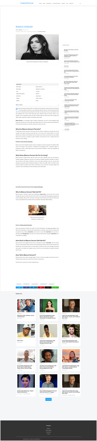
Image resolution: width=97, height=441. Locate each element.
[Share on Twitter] (19, 287)
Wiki (67, 3)
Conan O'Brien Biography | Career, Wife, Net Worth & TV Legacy (48, 391)
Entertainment (56, 3)
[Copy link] (55, 287)
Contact (71, 3)
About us (48, 428)
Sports (63, 3)
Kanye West (19, 284)
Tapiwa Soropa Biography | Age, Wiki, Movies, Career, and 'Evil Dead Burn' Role (71, 317)
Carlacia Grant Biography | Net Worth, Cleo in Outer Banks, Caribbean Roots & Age (47, 342)
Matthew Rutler (23, 225)
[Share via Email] (48, 287)
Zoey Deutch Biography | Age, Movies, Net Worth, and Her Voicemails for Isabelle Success (48, 317)
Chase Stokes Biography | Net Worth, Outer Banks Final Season (70, 341)
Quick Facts (18, 84)
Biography (49, 3)
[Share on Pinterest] (40, 287)
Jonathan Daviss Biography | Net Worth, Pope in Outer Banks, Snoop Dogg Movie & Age (48, 367)
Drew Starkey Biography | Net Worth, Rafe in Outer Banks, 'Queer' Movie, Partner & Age (24, 367)
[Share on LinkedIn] (33, 287)
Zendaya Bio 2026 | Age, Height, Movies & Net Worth (25, 391)
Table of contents (19, 104)
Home (40, 3)
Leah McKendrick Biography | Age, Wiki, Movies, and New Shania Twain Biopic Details (70, 367)
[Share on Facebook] (26, 287)
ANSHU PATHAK (42, 31)
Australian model (43, 284)
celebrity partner (35, 284)
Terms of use (48, 432)
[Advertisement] (48, 16)
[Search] (80, 3)
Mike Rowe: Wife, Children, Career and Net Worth (25, 316)
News (44, 3)
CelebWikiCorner (35, 262)
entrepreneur (51, 284)
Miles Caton (20, 340)
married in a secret (53, 196)
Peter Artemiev (24, 141)
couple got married (51, 228)
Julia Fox (36, 186)
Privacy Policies (48, 430)
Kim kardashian (26, 284)
